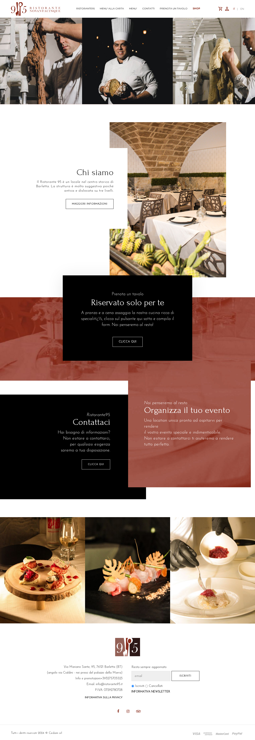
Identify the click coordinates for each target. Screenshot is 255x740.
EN (242, 9)
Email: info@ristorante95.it (104, 684)
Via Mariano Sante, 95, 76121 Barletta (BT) (93, 667)
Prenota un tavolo (173, 8)
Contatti (148, 8)
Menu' (133, 8)
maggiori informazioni (89, 204)
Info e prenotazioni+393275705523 (99, 678)
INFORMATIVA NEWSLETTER (150, 691)
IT (234, 9)
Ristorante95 (85, 8)
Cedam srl (55, 733)
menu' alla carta (112, 8)
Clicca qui (96, 464)
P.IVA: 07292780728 (109, 690)
